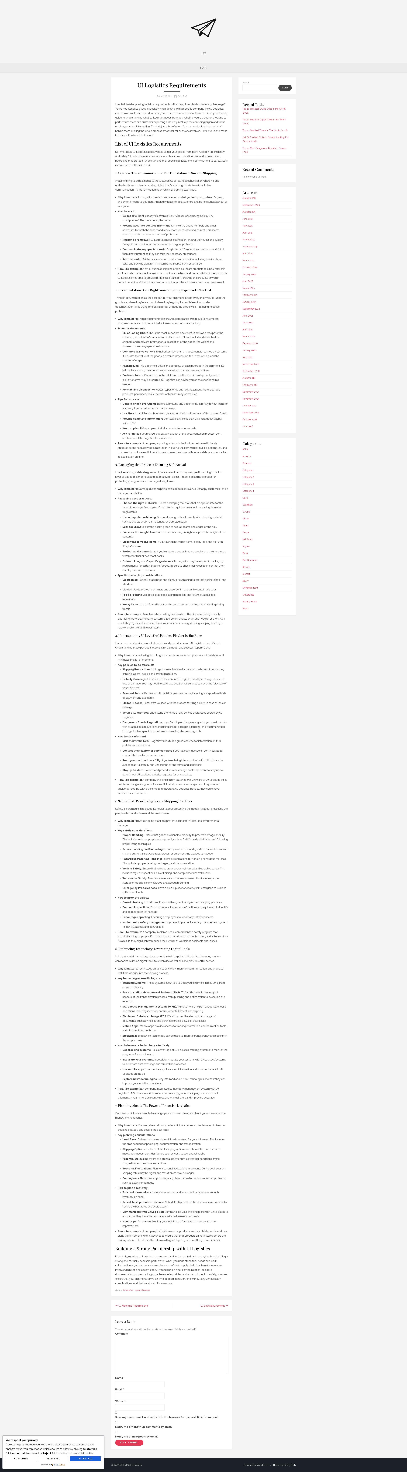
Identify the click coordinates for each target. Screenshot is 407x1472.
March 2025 (248, 239)
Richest (246, 574)
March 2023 (248, 288)
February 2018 (249, 385)
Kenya (245, 532)
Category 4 (248, 491)
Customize (21, 1458)
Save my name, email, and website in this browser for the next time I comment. (166, 1417)
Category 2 (248, 477)
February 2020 (250, 343)
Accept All (85, 1458)
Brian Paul (182, 96)
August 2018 (248, 378)
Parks (245, 553)
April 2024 (247, 253)
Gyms (245, 525)
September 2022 (251, 308)
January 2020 (249, 350)
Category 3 (248, 484)
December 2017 (250, 392)
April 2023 (247, 281)
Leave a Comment (142, 1290)
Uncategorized (250, 587)
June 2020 (247, 322)
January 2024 (249, 274)
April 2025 (247, 232)
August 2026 (249, 198)
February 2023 (250, 295)
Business (247, 463)
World (245, 608)
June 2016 (247, 426)
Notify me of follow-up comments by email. (143, 1426)
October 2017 (249, 405)
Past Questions (250, 560)
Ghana (245, 518)
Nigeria (246, 546)
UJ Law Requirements (213, 1305)
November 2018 (250, 364)
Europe (246, 511)
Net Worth (247, 539)
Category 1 (248, 470)
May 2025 (247, 225)
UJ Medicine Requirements (133, 1305)
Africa (245, 449)
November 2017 (250, 399)
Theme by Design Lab (284, 1465)
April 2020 (247, 329)
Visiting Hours (249, 601)
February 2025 (249, 246)
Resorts (246, 567)
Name (119, 1377)
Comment (122, 1333)
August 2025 (248, 212)
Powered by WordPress (256, 1465)
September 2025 (251, 205)
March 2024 (248, 260)
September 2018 (251, 371)
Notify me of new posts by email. (136, 1436)
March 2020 (248, 336)
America (246, 456)
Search (245, 82)
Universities (128, 1290)
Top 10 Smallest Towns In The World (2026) (265, 130)
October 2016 (249, 419)
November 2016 (250, 412)
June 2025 (247, 219)
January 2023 (249, 302)
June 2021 (247, 315)
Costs (245, 498)
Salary (245, 581)
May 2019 (247, 357)
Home (203, 68)
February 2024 (250, 267)
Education (247, 504)
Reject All (53, 1458)
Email (119, 1389)
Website (120, 1401)
